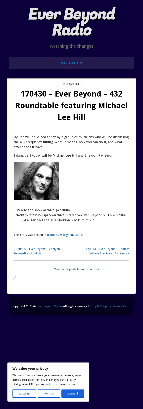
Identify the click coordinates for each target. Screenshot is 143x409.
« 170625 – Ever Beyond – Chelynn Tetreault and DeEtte (37, 251)
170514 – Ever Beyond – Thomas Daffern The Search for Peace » (107, 251)
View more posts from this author (76, 269)
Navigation (71, 63)
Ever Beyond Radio (71, 22)
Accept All (72, 393)
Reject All (49, 393)
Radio (78, 235)
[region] (48, 382)
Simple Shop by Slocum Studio (110, 306)
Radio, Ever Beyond (60, 235)
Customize (24, 393)
